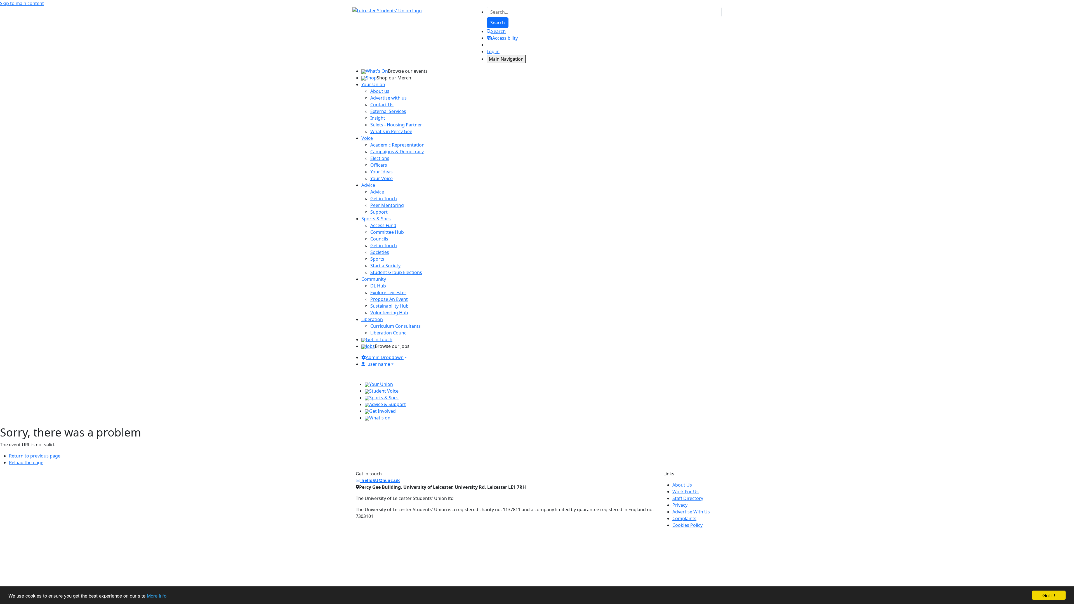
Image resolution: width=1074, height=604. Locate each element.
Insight (377, 118)
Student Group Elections (396, 272)
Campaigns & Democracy (397, 151)
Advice (377, 192)
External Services (388, 111)
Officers (378, 165)
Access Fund (383, 225)
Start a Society (385, 266)
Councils (379, 239)
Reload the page (26, 462)
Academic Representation (397, 145)
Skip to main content (22, 3)
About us (379, 91)
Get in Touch (383, 198)
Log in (493, 51)
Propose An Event (389, 299)
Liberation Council (389, 333)
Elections (379, 158)
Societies (379, 252)
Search (498, 31)
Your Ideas (381, 172)
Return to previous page (34, 456)
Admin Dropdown (385, 357)
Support (379, 212)
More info (156, 595)
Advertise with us (388, 98)
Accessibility (505, 38)
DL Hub (378, 286)
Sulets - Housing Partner (396, 125)
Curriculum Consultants (395, 326)
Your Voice (381, 178)
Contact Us (382, 105)
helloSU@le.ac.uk (380, 480)
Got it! (1048, 595)
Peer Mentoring (387, 205)
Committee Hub (387, 232)
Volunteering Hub (389, 313)
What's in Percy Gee (391, 131)
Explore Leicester (388, 292)
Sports (377, 259)
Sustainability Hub (389, 306)
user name (379, 364)
